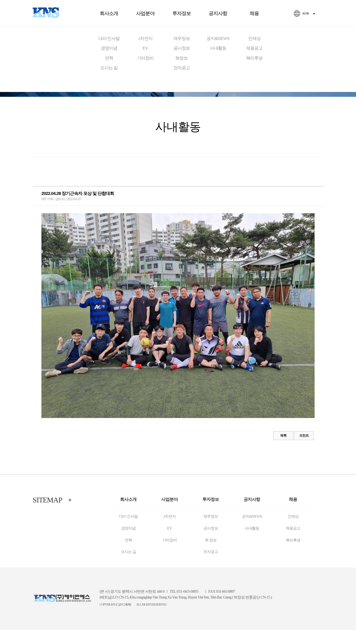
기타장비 (145, 58)
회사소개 (109, 13)
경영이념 (109, 48)
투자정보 (181, 13)
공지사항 (218, 13)
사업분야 (145, 13)
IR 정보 (211, 540)
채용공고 (254, 48)
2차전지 (145, 38)
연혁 (109, 58)
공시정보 (181, 48)
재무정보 (181, 38)
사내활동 (218, 48)
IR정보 (182, 58)
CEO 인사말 (109, 38)
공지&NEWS (218, 38)
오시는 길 (109, 67)
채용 (254, 13)
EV (145, 48)
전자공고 (181, 67)
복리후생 (254, 58)
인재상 (254, 38)
